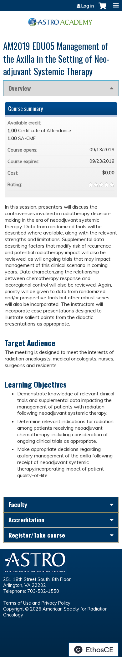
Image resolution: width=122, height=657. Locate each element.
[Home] (61, 19)
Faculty (17, 504)
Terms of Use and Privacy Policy (36, 603)
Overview (19, 88)
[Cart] (102, 9)
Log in (87, 6)
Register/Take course (36, 534)
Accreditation (26, 519)
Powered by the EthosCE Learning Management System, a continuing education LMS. (93, 649)
